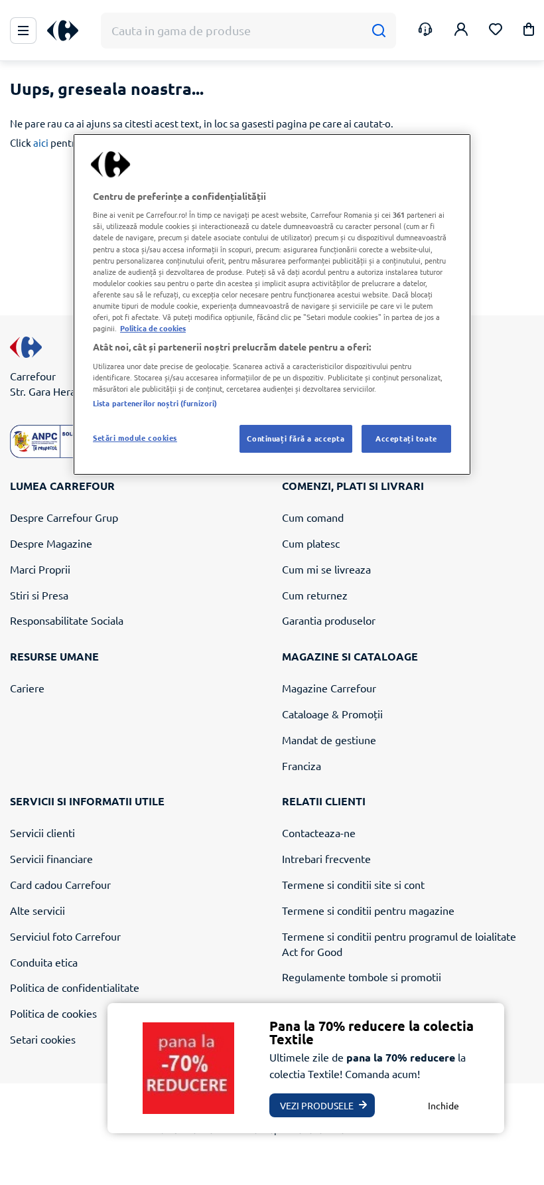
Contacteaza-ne (319, 832)
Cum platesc (311, 543)
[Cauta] (378, 31)
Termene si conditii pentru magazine (368, 910)
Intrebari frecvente (326, 858)
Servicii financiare (51, 858)
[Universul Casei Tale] (67, 31)
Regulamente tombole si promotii (361, 976)
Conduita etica (44, 962)
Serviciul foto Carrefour (65, 936)
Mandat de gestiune (329, 739)
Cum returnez (315, 594)
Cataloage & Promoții (332, 713)
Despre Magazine (51, 543)
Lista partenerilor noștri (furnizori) (155, 403)
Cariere (27, 687)
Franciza (301, 765)
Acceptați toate (406, 438)
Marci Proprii (40, 569)
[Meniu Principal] (23, 30)
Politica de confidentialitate (74, 987)
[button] (528, 31)
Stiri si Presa (39, 594)
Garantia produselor (328, 620)
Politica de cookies (53, 1013)
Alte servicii (37, 910)
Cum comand (313, 517)
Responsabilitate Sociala (66, 620)
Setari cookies (43, 1039)
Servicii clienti (42, 832)
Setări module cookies (135, 437)
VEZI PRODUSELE (317, 1105)
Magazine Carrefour (329, 687)
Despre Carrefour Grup (64, 517)
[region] (272, 304)
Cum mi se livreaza (326, 569)
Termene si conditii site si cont (353, 884)
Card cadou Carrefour (60, 884)
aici (40, 142)
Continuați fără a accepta (295, 438)
